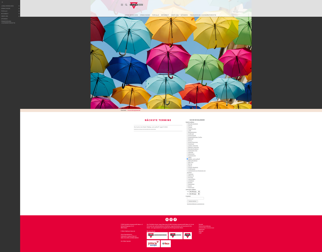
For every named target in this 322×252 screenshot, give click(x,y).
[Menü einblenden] (122, 5)
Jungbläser (191, 181)
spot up (190, 125)
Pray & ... (190, 141)
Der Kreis (190, 177)
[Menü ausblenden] (2, 2)
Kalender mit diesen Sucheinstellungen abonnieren (145, 129)
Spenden (184, 15)
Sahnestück (191, 154)
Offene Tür (191, 176)
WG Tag (190, 164)
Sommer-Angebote (193, 167)
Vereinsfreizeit (192, 136)
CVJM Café (191, 134)
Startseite (123, 110)
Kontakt (201, 224)
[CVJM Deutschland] (187, 239)
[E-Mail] (167, 219)
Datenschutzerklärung (205, 226)
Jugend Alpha (191, 179)
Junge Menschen (131, 15)
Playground (191, 187)
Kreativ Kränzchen (193, 142)
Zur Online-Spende (126, 241)
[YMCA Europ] (153, 247)
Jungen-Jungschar (193, 146)
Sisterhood (191, 144)
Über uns (175, 15)
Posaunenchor (192, 156)
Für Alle (155, 15)
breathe (190, 182)
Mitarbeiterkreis (192, 132)
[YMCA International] (166, 247)
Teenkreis (190, 174)
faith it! (190, 166)
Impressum (202, 229)
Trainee (190, 127)
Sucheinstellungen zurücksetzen (195, 204)
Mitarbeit (165, 15)
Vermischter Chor (192, 151)
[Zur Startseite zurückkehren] (136, 3)
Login (200, 233)
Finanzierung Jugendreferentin (203, 15)
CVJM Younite (191, 169)
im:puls (190, 186)
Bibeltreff (190, 139)
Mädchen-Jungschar (193, 147)
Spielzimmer (191, 184)
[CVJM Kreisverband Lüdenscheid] (157, 239)
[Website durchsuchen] (126, 5)
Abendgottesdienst (193, 149)
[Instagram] (171, 219)
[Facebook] (175, 219)
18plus (190, 157)
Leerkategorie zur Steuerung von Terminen (196, 171)
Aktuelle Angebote (193, 124)
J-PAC (189, 130)
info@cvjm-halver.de (129, 231)
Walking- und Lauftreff (194, 159)
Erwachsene (145, 15)
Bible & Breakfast (192, 161)
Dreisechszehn (192, 129)
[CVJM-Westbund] (176, 239)
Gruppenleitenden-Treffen (195, 137)
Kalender (201, 231)
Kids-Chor (190, 162)
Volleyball (190, 152)
